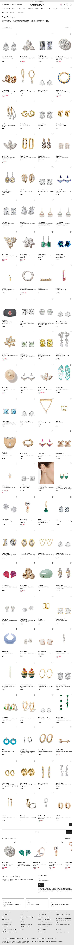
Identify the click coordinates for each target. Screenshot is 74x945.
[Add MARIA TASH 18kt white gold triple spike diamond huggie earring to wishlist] (52, 793)
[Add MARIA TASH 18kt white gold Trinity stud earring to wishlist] (34, 34)
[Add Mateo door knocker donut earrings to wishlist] (16, 727)
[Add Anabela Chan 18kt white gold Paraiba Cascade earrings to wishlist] (70, 365)
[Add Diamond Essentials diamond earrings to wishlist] (52, 67)
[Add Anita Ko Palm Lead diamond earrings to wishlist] (34, 167)
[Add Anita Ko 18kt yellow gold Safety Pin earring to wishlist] (16, 793)
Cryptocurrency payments (8, 926)
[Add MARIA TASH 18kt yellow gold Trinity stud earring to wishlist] (16, 232)
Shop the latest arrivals (39, 1)
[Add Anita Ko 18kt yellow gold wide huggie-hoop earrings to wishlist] (70, 793)
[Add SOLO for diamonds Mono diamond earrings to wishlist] (34, 463)
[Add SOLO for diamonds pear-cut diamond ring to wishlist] (16, 299)
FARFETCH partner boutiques (27, 917)
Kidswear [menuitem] (19, 4)
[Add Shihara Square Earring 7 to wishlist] (70, 398)
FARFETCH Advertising (25, 926)
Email (39, 878)
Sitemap (22, 929)
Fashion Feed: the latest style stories (63, 925)
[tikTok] (61, 932)
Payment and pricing (7, 924)
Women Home (5, 12)
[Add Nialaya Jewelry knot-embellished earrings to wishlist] (70, 101)
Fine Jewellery (13, 12)
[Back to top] (70, 824)
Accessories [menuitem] (30, 8)
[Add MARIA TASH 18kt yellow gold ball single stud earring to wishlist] (16, 365)
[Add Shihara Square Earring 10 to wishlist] (52, 596)
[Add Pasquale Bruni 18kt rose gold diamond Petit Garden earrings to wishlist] (70, 431)
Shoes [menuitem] (19, 8)
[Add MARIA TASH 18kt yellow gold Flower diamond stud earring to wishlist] (16, 331)
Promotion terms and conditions (9, 929)
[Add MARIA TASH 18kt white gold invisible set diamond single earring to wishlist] (70, 34)
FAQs (28, 902)
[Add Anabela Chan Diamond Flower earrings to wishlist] (16, 497)
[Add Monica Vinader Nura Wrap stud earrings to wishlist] (34, 101)
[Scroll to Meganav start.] (49, 8)
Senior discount (42, 931)
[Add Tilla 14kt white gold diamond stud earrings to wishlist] (70, 497)
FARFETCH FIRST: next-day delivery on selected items (63, 915)
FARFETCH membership (44, 917)
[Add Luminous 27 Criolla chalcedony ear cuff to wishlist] (16, 629)
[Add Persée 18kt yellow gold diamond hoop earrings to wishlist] (16, 101)
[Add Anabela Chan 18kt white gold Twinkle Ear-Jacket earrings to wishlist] (70, 167)
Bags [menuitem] (24, 8)
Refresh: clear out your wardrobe (64, 918)
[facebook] (64, 932)
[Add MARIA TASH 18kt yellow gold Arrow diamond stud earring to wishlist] (70, 727)
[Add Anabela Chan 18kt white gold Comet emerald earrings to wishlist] (52, 232)
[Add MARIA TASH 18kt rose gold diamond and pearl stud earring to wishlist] (34, 497)
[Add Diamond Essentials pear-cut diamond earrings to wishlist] (16, 34)
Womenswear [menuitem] (5, 4)
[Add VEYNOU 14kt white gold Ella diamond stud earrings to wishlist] (34, 299)
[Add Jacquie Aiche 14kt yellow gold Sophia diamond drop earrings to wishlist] (52, 133)
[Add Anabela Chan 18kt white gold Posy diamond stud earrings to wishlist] (34, 199)
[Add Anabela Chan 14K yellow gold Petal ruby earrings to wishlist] (16, 563)
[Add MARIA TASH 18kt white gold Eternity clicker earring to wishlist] (34, 265)
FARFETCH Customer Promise (9, 931)
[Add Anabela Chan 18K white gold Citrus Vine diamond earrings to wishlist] (70, 760)
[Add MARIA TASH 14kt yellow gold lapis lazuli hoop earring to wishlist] (70, 67)
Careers (22, 919)
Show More (68, 838)
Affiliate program (42, 914)
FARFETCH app (23, 921)
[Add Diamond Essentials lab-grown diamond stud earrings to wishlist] (70, 530)
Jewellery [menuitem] (36, 8)
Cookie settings (52, 938)
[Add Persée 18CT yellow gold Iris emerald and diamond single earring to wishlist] (52, 497)
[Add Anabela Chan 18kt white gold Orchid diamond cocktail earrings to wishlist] (70, 331)
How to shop (7, 902)
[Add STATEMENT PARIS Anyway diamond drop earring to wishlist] (70, 629)
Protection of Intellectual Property (38, 938)
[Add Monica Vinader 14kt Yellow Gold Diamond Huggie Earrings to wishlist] (52, 727)
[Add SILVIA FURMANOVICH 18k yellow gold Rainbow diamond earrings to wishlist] (34, 662)
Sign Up (41, 884)
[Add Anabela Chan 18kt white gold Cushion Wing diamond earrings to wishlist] (16, 199)
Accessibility (25, 938)
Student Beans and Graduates (45, 921)
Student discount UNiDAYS (44, 919)
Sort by (67, 27)
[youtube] (68, 932)
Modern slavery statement (26, 924)
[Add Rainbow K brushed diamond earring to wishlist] (16, 431)
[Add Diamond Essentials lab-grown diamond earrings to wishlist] (70, 299)
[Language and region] (61, 4)
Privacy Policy (62, 889)
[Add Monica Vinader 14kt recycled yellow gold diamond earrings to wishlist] (34, 67)
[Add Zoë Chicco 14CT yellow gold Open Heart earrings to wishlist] (52, 530)
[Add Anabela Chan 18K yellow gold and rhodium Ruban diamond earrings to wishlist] (70, 563)
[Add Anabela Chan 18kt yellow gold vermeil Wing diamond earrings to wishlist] (52, 331)
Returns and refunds (7, 921)
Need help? (54, 902)
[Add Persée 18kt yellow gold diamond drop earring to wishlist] (52, 398)
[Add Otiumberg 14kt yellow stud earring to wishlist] (52, 265)
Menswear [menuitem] (13, 4)
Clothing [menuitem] (14, 8)
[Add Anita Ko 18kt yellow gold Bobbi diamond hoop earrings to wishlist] (34, 694)
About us (22, 914)
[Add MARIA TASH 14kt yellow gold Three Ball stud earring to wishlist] (34, 563)
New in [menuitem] (3, 8)
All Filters (5, 27)
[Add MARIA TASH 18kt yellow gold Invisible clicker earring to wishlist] (34, 431)
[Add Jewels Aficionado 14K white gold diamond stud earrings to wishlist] (52, 34)
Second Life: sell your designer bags (63, 921)
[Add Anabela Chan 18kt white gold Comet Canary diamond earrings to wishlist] (16, 167)
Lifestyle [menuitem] (42, 8)
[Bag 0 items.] (70, 4)
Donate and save (42, 929)
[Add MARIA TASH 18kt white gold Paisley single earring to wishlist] (34, 629)
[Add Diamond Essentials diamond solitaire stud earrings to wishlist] (52, 694)
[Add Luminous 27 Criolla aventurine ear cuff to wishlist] (52, 563)
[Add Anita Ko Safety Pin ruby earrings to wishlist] (70, 265)
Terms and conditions (15, 938)
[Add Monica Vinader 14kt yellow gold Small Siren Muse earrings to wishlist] (52, 662)
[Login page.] (64, 4)
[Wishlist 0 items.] (67, 4)
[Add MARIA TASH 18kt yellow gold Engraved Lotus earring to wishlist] (52, 365)
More (47, 21)
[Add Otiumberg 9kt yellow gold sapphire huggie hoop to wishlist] (34, 793)
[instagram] (57, 932)
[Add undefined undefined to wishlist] (14, 842)
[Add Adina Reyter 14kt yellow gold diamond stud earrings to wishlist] (70, 133)
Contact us (4, 914)
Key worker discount (43, 926)
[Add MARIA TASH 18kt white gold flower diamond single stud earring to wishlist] (34, 232)
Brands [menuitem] (8, 8)
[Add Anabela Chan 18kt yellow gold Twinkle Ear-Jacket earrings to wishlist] (52, 431)
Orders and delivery (6, 919)
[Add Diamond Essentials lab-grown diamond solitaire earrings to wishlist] (52, 167)
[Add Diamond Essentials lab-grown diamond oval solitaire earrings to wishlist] (70, 662)
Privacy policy (5, 938)
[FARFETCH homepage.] (37, 5)
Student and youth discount (45, 924)
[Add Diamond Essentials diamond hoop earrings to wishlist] (52, 760)
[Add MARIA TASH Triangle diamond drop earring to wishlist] (16, 463)
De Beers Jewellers (43, 20)
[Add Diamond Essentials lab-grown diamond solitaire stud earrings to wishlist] (34, 398)
